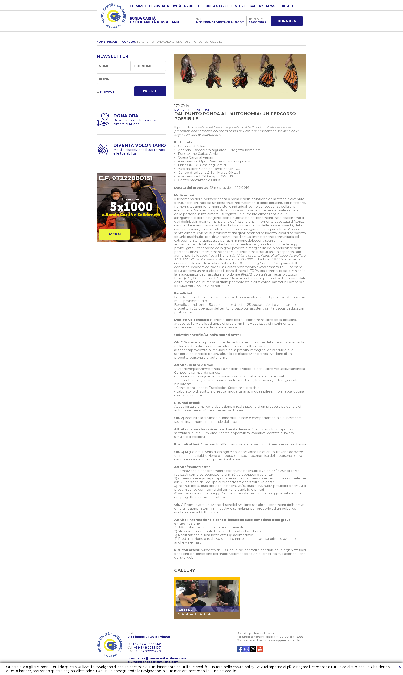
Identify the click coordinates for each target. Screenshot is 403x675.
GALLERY (256, 6)
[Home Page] (113, 15)
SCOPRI (114, 234)
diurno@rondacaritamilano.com (152, 662)
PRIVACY (107, 92)
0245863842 (257, 22)
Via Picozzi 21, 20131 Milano (148, 637)
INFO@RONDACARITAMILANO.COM (219, 22)
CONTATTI (286, 6)
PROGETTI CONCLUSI (122, 41)
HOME (101, 41)
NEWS (270, 6)
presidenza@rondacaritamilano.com (156, 658)
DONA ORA (287, 21)
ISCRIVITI (150, 91)
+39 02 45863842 (147, 644)
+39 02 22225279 (147, 651)
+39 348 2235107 (147, 647)
